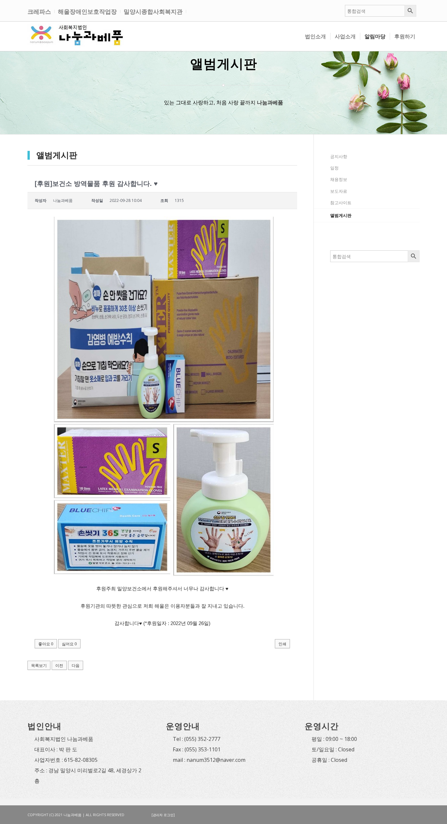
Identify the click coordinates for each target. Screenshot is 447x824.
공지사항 (338, 156)
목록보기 (39, 665)
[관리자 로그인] (163, 815)
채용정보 (338, 179)
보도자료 (338, 191)
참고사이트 (340, 203)
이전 (59, 665)
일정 (334, 168)
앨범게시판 (340, 215)
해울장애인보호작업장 (87, 11)
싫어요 (69, 644)
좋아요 (45, 644)
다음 (76, 665)
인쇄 (282, 644)
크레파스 (39, 11)
